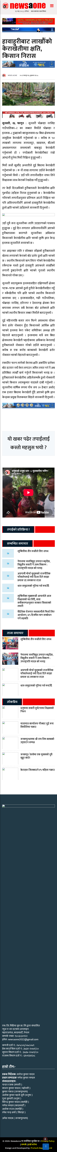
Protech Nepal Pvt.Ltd (41, 1148)
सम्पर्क (24, 1144)
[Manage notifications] (45, 1139)
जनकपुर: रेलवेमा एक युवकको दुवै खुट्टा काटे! (36, 756)
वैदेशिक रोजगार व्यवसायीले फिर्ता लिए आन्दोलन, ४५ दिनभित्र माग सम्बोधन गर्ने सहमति (36, 615)
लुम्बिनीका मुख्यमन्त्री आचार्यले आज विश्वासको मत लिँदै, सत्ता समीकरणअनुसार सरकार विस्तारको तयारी (34, 601)
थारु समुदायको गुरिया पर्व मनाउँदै (33, 586)
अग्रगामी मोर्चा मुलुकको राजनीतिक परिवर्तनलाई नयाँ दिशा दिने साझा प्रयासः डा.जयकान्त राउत (34, 577)
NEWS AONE (12, 75)
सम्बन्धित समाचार (17, 543)
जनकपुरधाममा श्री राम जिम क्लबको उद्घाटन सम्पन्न (37, 741)
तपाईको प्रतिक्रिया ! (18, 529)
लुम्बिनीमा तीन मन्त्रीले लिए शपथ (33, 551)
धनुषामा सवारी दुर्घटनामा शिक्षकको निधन (37, 710)
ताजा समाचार (15, 633)
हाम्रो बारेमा (32, 1144)
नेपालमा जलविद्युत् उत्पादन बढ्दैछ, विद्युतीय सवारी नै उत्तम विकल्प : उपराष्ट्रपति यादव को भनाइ (34, 564)
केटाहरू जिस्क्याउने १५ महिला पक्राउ (37, 770)
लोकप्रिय (12, 702)
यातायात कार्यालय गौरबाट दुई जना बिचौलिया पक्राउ (37, 725)
